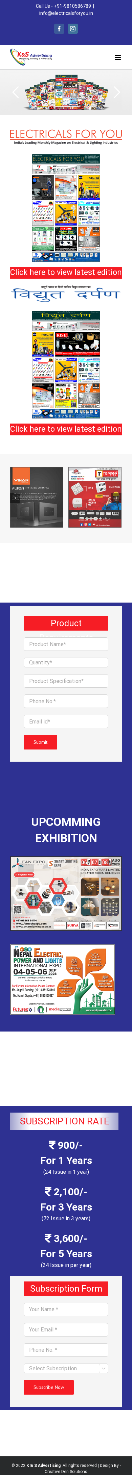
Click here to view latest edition (66, 272)
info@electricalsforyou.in (66, 13)
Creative (52, 1471)
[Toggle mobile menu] (118, 57)
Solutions (78, 1471)
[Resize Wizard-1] (66, 157)
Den (65, 1471)
